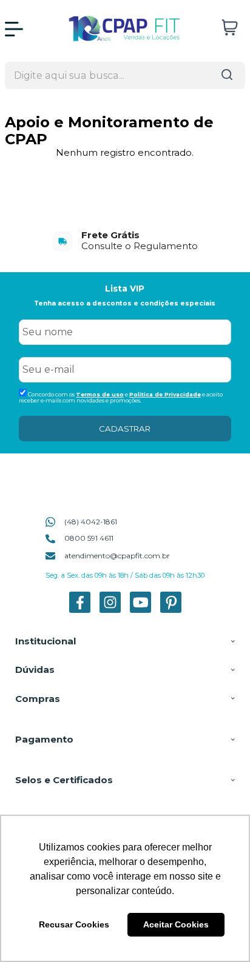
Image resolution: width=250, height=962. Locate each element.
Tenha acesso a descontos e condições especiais (124, 303)
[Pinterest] (170, 610)
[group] (125, 240)
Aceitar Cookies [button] (176, 924)
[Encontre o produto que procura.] (227, 75)
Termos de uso (100, 394)
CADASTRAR (124, 428)
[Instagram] (110, 610)
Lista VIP (124, 288)
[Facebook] (79, 610)
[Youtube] (140, 610)
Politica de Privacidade (165, 394)
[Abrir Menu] (14, 29)
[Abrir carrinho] (229, 27)
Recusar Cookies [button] (74, 924)
